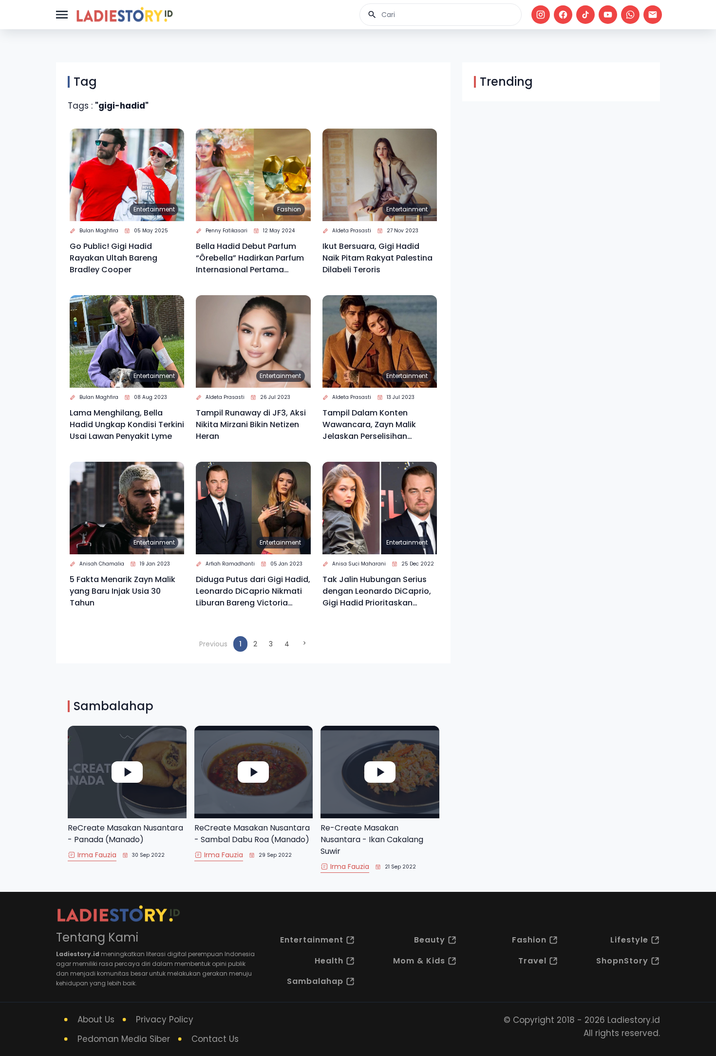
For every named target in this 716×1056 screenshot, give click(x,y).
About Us (95, 1019)
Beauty (429, 939)
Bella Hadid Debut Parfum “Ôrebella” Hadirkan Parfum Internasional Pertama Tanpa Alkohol (250, 258)
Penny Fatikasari (226, 230)
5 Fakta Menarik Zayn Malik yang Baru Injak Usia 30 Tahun (122, 591)
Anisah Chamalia (101, 563)
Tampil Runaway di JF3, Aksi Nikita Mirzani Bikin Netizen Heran (251, 424)
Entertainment (154, 209)
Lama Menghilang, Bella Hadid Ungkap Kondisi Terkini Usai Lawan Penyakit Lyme (127, 424)
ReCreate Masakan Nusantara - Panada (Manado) (125, 833)
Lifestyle (629, 939)
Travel (532, 960)
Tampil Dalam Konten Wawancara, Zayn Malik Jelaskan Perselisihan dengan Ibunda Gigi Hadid (374, 424)
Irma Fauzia (96, 855)
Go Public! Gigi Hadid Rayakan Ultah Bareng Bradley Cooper (113, 258)
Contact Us (215, 1039)
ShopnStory (622, 960)
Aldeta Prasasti (351, 230)
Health (329, 960)
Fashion (289, 209)
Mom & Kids (419, 960)
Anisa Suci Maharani (359, 563)
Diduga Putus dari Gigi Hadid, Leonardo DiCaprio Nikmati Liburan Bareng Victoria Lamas (253, 591)
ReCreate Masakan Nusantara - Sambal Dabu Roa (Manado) (252, 833)
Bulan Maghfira (98, 230)
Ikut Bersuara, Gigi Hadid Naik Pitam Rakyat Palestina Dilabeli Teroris (377, 258)
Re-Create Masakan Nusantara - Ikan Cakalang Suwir (371, 839)
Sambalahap (315, 981)
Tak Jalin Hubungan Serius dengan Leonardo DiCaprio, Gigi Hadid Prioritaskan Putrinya (376, 591)
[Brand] (124, 14)
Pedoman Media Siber (123, 1039)
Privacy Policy (164, 1019)
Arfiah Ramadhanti (230, 563)
